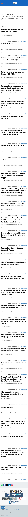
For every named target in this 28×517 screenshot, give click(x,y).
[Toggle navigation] (25, 3)
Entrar (14, 3)
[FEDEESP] (22, 498)
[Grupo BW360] (16, 491)
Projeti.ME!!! (7, 515)
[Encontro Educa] (14, 502)
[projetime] (14, 495)
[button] (2, 485)
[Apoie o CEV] (10, 498)
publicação (24, 41)
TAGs (1, 11)
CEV (3, 507)
